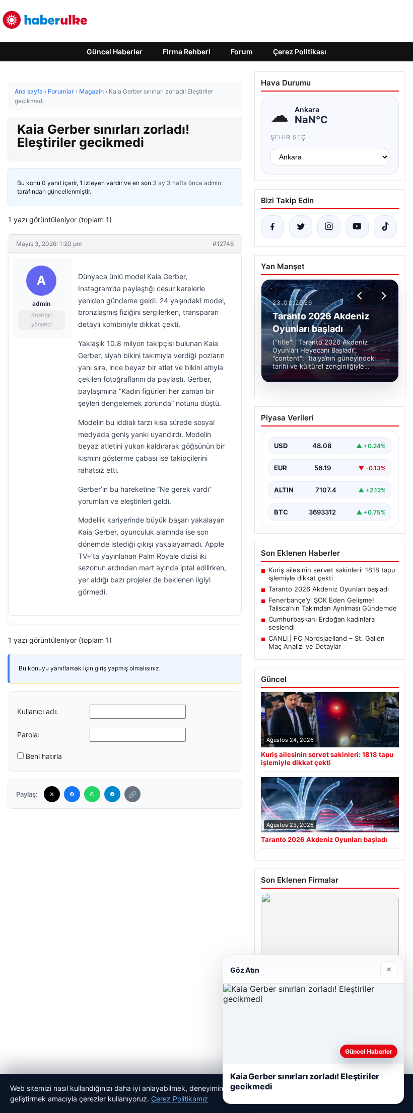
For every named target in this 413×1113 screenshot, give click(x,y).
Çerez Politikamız (179, 1098)
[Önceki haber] (361, 295)
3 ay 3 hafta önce (177, 183)
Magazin (91, 91)
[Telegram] (112, 794)
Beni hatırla (44, 756)
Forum (242, 51)
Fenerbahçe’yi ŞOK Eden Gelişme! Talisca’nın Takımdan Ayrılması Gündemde (332, 604)
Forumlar (61, 91)
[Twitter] (52, 794)
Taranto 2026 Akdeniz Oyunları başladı (328, 589)
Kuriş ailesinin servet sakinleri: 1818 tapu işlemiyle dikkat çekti (331, 574)
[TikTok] (385, 226)
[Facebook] (72, 794)
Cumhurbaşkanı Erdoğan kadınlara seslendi (321, 623)
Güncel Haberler (115, 51)
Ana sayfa (29, 91)
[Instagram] (328, 226)
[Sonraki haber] (382, 295)
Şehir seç (288, 137)
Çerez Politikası (299, 51)
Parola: (28, 734)
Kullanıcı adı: (37, 711)
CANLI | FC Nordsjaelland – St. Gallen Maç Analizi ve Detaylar (326, 642)
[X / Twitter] (300, 226)
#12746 (223, 243)
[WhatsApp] (92, 794)
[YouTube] (357, 226)
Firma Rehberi (187, 51)
